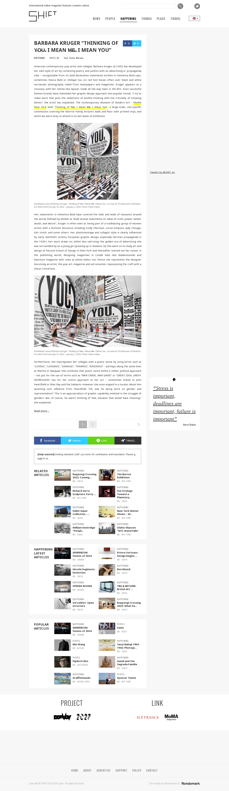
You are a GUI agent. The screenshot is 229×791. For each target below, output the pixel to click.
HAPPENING (128, 18)
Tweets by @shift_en (162, 172)
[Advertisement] (175, 146)
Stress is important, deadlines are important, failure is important (174, 403)
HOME (74, 770)
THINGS (146, 18)
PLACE (161, 18)
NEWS (96, 18)
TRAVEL (175, 18)
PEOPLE (110, 18)
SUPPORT (121, 770)
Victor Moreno (76, 58)
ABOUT (87, 770)
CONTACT (152, 770)
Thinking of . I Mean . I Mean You (81, 107)
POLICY (136, 770)
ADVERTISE (104, 770)
